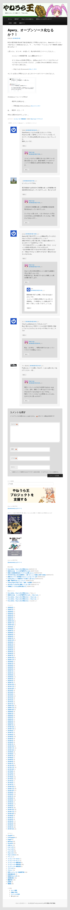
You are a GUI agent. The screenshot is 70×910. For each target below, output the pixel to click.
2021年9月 (10, 690)
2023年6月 (10, 665)
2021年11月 (11, 686)
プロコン (10, 870)
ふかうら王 (11, 851)
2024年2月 (10, 653)
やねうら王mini (12, 855)
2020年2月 (10, 723)
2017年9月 (10, 771)
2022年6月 (10, 675)
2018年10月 (11, 750)
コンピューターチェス (14, 860)
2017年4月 (10, 781)
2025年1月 (10, 638)
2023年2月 (10, 669)
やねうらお (33, 119)
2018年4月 (10, 761)
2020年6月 (10, 715)
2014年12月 (11, 829)
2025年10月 (11, 625)
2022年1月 (10, 682)
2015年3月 (10, 823)
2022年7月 (10, 673)
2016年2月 (10, 806)
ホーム (10, 19)
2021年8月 (10, 692)
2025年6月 (10, 632)
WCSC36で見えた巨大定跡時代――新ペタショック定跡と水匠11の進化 (27, 575)
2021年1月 (10, 704)
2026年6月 (10, 611)
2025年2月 (10, 636)
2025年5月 (10, 634)
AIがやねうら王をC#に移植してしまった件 (19, 584)
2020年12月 (11, 705)
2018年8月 (10, 754)
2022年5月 (10, 677)
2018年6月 (10, 757)
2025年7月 (10, 630)
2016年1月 (10, 807)
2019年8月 (10, 730)
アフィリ (10, 857)
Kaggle (10, 839)
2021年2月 (10, 702)
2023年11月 (11, 659)
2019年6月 (10, 734)
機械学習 (10, 880)
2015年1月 (10, 827)
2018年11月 (11, 748)
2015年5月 (10, 819)
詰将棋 (9, 882)
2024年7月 (10, 644)
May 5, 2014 (33, 69)
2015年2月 (10, 825)
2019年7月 (10, 732)
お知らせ (10, 845)
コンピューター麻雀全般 (14, 866)
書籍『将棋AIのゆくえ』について (16, 580)
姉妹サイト (22, 23)
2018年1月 (10, 763)
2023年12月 (11, 657)
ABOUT (16, 19)
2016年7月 (10, 796)
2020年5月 (10, 717)
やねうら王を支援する (27, 19)
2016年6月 (10, 798)
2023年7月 (10, 663)
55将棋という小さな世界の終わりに (17, 586)
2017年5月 (10, 779)
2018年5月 (10, 759)
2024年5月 (10, 648)
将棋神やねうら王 (12, 876)
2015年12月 (11, 809)
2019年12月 (11, 727)
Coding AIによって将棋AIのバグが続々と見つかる (21, 578)
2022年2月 (10, 680)
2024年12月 (11, 640)
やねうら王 (11, 853)
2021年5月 (10, 696)
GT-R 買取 (46, 903)
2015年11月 (11, 811)
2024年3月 (10, 652)
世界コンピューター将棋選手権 (16, 872)
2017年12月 (11, 765)
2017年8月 (10, 773)
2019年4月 (10, 738)
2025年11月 (11, 623)
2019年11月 (11, 729)
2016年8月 (10, 794)
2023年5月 (10, 667)
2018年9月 (10, 752)
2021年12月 (11, 684)
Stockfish (10, 843)
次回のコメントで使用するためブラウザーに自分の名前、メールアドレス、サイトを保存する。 (35, 472)
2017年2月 (10, 783)
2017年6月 (10, 777)
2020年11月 (11, 707)
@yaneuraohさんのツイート (15, 562)
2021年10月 (11, 688)
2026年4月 (10, 615)
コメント (14, 424)
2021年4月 (10, 698)
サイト (13, 467)
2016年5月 (10, 800)
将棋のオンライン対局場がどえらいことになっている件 (22, 577)
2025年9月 (10, 627)
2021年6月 (10, 694)
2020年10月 (11, 709)
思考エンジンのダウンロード (44, 19)
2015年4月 (10, 821)
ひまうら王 (11, 847)
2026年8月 (10, 607)
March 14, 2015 (35, 106)
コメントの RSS (15, 894)
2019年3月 (10, 740)
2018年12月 (11, 746)
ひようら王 (11, 849)
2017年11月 (11, 767)
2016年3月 (10, 804)
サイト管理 (14, 890)
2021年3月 (10, 700)
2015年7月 (10, 817)
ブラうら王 (11, 868)
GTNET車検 (52, 903)
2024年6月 (10, 646)
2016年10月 (11, 790)
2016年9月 (10, 792)
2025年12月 (11, 621)
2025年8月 (10, 628)
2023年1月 (10, 671)
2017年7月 (10, 775)
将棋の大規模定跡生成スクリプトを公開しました (21, 573)
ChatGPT (10, 835)
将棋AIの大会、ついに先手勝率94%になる (19, 571)
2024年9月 (10, 642)
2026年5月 (10, 613)
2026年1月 (10, 619)
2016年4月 (10, 802)
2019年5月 (10, 736)
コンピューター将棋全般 (20, 119)
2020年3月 (10, 721)
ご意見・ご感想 (12, 23)
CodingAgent (11, 837)
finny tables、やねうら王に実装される (18, 569)
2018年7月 (10, 756)
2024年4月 (10, 650)
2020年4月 (10, 719)
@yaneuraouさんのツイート (15, 508)
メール (14, 458)
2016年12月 (11, 786)
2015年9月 (10, 815)
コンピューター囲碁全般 (14, 862)
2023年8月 (10, 661)
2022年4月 (10, 679)
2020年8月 (10, 711)
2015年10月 (11, 813)
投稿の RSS (14, 892)
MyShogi (10, 841)
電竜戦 (9, 883)
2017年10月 (11, 769)
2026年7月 (10, 609)
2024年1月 (10, 655)
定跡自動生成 (11, 874)
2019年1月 (10, 744)
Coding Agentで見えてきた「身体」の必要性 (20, 582)
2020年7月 (10, 713)
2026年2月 (10, 617)
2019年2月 (10, 742)
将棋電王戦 (11, 878)
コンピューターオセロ (14, 859)
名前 (14, 449)
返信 (24, 146)
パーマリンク (39, 119)
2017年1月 (10, 784)
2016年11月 (11, 788)
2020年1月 (10, 725)
